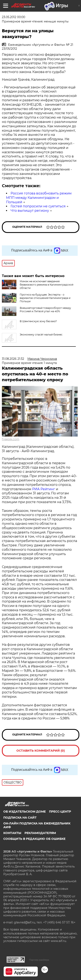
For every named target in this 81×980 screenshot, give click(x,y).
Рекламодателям (40, 833)
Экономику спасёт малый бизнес (41, 334)
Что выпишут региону (30, 211)
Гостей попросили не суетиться (38, 206)
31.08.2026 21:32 (13, 359)
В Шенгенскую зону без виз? (38, 321)
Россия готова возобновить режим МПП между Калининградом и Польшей (39, 197)
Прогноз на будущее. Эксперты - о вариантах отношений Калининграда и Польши (45, 298)
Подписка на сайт (20, 817)
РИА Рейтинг (43, 489)
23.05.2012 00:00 (13, 17)
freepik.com (10, 439)
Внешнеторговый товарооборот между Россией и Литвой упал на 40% (45, 309)
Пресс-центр (60, 811)
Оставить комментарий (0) (40, 750)
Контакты (12, 833)
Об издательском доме (24, 811)
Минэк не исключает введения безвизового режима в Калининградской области (46, 285)
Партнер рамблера (39, 960)
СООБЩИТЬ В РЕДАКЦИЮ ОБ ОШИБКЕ (34, 839)
